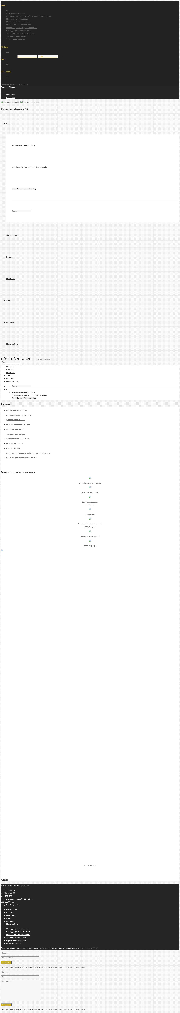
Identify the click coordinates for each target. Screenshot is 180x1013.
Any (7, 10)
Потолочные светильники (17, 19)
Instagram (10, 95)
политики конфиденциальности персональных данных (73, 948)
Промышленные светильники (19, 25)
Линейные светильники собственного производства (28, 16)
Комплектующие (13, 943)
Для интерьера (90, 546)
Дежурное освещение (15, 13)
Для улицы (90, 514)
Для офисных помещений (90, 483)
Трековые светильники (16, 36)
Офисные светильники (16, 940)
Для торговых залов (90, 492)
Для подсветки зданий (90, 536)
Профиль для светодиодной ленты (21, 28)
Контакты (10, 921)
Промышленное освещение (18, 22)
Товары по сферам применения (20, 33)
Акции (8, 918)
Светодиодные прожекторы (18, 30)
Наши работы (90, 865)
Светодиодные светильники (18, 932)
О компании (11, 909)
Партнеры (10, 915)
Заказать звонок (43, 359)
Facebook (10, 98)
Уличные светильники (15, 39)
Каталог (9, 912)
